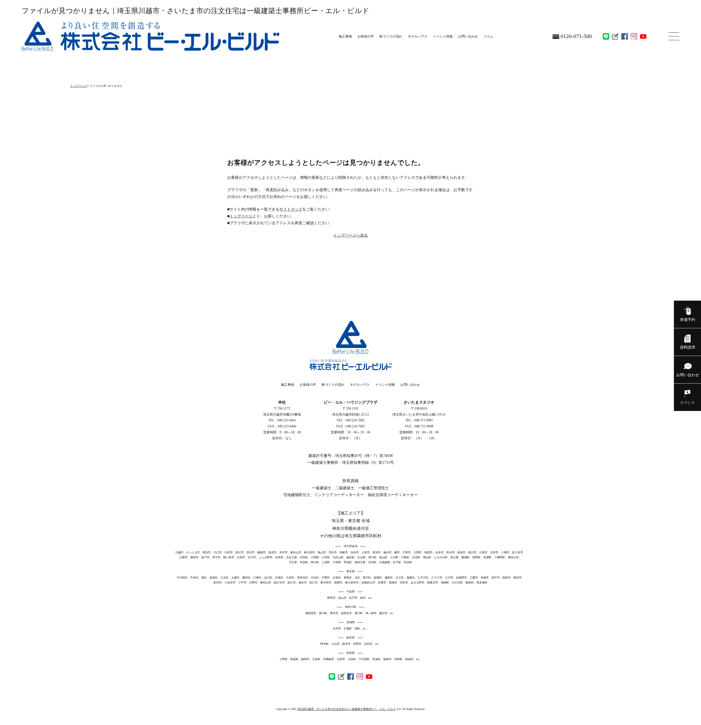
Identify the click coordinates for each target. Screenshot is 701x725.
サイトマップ (290, 209)
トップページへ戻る (350, 235)
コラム (488, 36)
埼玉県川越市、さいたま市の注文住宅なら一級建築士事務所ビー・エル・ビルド (346, 708)
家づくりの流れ (390, 36)
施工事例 (345, 36)
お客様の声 (365, 36)
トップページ (78, 85)
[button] (350, 688)
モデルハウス (417, 36)
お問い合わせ (468, 36)
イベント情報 (443, 36)
